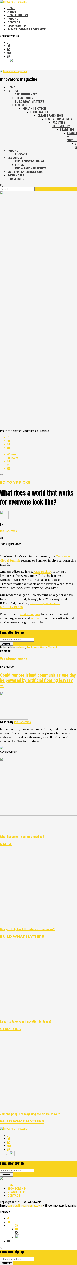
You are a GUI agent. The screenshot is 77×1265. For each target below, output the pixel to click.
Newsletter (16, 1192)
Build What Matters (29, 101)
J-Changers (15, 175)
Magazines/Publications (25, 172)
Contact (13, 22)
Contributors (17, 15)
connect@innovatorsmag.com (24, 1205)
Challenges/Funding (29, 161)
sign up (36, 618)
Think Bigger (24, 98)
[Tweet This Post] (42, 441)
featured (20, 647)
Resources (15, 158)
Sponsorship (16, 26)
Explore (13, 91)
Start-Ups (67, 129)
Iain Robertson (8, 531)
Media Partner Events (31, 168)
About (11, 12)
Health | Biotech (34, 108)
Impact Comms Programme (26, 29)
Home (11, 8)
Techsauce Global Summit (42, 647)
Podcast (13, 19)
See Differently (26, 94)
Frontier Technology (61, 124)
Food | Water (39, 112)
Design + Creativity (58, 119)
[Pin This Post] (42, 444)
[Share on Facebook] (42, 437)
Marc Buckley (42, 571)
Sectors (21, 105)
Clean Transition (50, 115)
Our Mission (15, 179)
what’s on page (30, 614)
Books (19, 165)
